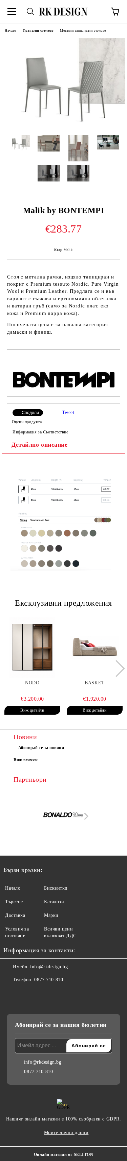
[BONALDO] (64, 816)
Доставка (15, 915)
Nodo (32, 682)
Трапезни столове (38, 30)
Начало (10, 30)
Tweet (68, 412)
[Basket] (94, 647)
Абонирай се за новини (41, 747)
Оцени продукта (27, 421)
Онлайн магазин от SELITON (63, 1154)
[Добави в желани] (115, 361)
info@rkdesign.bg (49, 966)
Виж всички (26, 760)
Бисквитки (56, 888)
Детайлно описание (40, 444)
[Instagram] (27, 993)
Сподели (30, 412)
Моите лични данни (66, 1132)
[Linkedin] (42, 993)
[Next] (116, 668)
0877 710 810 (48, 979)
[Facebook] (12, 993)
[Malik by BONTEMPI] (63, 124)
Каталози (54, 901)
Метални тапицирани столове (83, 30)
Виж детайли (32, 710)
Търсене (14, 901)
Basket (94, 682)
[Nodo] (32, 647)
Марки (51, 915)
